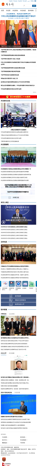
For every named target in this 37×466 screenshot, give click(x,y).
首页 (2, 10)
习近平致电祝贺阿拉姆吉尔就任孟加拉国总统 (13, 55)
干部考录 (22, 442)
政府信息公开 (19, 304)
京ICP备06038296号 (22, 453)
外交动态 (23, 10)
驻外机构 (31, 10)
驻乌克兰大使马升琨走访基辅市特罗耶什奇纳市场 (14, 428)
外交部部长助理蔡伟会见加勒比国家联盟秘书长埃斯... (15, 180)
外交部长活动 (5, 101)
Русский (25, 1)
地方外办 (4, 440)
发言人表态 (5, 202)
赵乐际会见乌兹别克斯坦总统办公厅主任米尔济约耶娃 (15, 82)
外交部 (8, 10)
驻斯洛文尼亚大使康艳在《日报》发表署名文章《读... (15, 380)
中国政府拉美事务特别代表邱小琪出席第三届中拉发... (15, 272)
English (11, 1)
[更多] (34, 92)
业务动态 (4, 242)
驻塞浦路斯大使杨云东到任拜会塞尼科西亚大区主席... (15, 346)
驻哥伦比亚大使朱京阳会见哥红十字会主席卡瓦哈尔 (15, 340)
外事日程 (16, 197)
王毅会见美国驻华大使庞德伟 (18, 129)
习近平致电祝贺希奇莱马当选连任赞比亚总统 (13, 68)
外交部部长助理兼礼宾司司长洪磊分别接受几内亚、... (15, 177)
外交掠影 (11, 353)
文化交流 (17, 392)
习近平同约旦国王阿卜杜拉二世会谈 (10, 58)
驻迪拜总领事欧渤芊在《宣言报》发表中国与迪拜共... (15, 388)
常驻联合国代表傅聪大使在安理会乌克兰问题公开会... (15, 383)
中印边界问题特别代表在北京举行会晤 (11, 89)
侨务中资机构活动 (6, 392)
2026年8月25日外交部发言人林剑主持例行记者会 (14, 232)
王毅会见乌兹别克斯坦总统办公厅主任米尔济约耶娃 (15, 135)
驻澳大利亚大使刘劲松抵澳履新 (9, 386)
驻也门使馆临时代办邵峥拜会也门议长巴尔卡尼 (13, 349)
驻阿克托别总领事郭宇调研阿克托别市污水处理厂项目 (15, 419)
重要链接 (4, 442)
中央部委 (4, 437)
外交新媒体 (23, 440)
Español (20, 1)
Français (15, 1)
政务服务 (18, 296)
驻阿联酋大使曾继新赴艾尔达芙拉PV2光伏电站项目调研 (16, 422)
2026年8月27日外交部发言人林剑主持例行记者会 (14, 227)
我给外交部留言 (20, 300)
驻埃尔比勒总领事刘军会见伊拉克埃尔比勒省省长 (14, 343)
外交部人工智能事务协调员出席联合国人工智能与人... (15, 269)
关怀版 (32, 1)
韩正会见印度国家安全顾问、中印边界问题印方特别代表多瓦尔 (18, 85)
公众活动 (11, 314)
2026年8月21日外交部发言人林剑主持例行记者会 (14, 238)
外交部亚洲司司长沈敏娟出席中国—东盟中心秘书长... (15, 275)
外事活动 (3, 314)
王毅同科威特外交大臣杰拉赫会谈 (10, 141)
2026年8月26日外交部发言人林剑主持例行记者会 (14, 229)
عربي (28, 1)
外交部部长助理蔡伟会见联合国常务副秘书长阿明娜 (15, 171)
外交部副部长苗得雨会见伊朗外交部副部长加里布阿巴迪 (16, 174)
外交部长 (15, 10)
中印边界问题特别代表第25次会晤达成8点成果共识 (14, 132)
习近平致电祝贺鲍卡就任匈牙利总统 (10, 71)
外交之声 (3, 353)
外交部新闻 (5, 144)
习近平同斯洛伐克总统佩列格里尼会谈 (12, 46)
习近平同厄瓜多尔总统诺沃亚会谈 (10, 75)
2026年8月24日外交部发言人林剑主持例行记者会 (14, 235)
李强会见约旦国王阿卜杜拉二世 (9, 78)
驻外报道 (4, 309)
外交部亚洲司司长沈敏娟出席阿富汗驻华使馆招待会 (15, 277)
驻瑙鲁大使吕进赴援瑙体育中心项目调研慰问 (13, 425)
